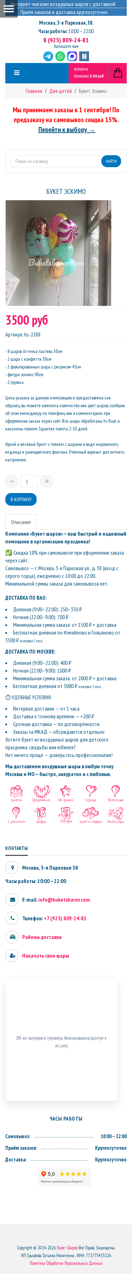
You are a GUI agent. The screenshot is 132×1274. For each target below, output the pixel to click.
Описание (21, 521)
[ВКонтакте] (84, 56)
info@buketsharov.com (64, 899)
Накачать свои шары (45, 955)
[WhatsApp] (60, 56)
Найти (111, 161)
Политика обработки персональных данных (66, 1263)
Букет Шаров (67, 1248)
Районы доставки (42, 936)
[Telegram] (48, 56)
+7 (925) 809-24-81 (65, 918)
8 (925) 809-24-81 (66, 40)
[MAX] (72, 56)
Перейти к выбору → (66, 129)
